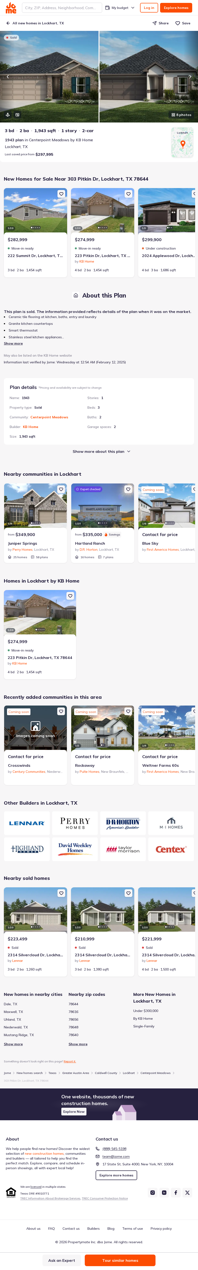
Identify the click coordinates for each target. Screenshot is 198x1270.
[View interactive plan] (17, 115)
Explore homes (176, 8)
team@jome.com (116, 1156)
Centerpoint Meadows (49, 417)
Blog (110, 1228)
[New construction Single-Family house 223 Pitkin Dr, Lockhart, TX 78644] (102, 212)
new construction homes (44, 1153)
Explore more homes (116, 1175)
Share (164, 23)
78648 (73, 1027)
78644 (73, 1004)
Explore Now (74, 1111)
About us (33, 1228)
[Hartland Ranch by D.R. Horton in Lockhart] (102, 507)
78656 (73, 1019)
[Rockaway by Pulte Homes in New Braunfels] (102, 730)
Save (186, 23)
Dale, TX (10, 1004)
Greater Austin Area (75, 1073)
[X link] (187, 1192)
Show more (13, 343)
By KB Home (143, 1018)
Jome (7, 1073)
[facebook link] (176, 1192)
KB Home (30, 427)
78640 (73, 1035)
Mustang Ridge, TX (19, 1035)
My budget (120, 8)
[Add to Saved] (61, 194)
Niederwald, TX (16, 1027)
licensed (36, 1187)
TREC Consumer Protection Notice (105, 1198)
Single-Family (143, 1026)
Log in (149, 8)
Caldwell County (106, 1073)
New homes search (30, 1073)
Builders (93, 1228)
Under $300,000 (145, 1011)
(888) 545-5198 (114, 1149)
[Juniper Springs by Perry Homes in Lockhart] (35, 507)
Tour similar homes (120, 1260)
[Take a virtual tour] (8, 115)
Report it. (70, 1061)
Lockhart (129, 1073)
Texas (53, 1073)
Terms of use (132, 1228)
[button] (99, 1104)
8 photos (183, 115)
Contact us (71, 1228)
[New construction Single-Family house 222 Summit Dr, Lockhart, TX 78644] (35, 212)
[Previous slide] (7, 76)
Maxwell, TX (13, 1012)
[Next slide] (190, 76)
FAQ (51, 1228)
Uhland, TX (12, 1019)
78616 (73, 1012)
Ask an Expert (61, 1260)
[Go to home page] (11, 8)
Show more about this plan (98, 451)
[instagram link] (152, 1192)
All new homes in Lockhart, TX (38, 23)
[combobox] (62, 8)
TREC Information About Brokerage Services (50, 1198)
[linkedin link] (164, 1192)
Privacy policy (161, 1228)
